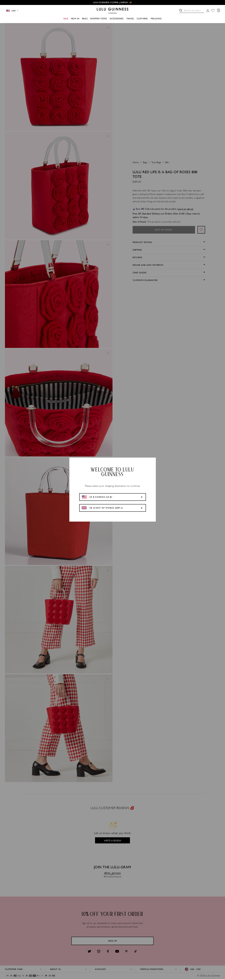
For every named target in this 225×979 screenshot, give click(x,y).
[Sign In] (207, 11)
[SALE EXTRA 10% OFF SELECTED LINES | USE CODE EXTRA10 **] (112, 2)
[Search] (180, 10)
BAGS (84, 18)
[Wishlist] (212, 11)
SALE (65, 18)
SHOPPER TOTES (98, 18)
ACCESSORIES (117, 18)
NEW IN (75, 18)
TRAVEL (130, 18)
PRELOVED (156, 18)
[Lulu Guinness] (112, 10)
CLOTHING (142, 18)
